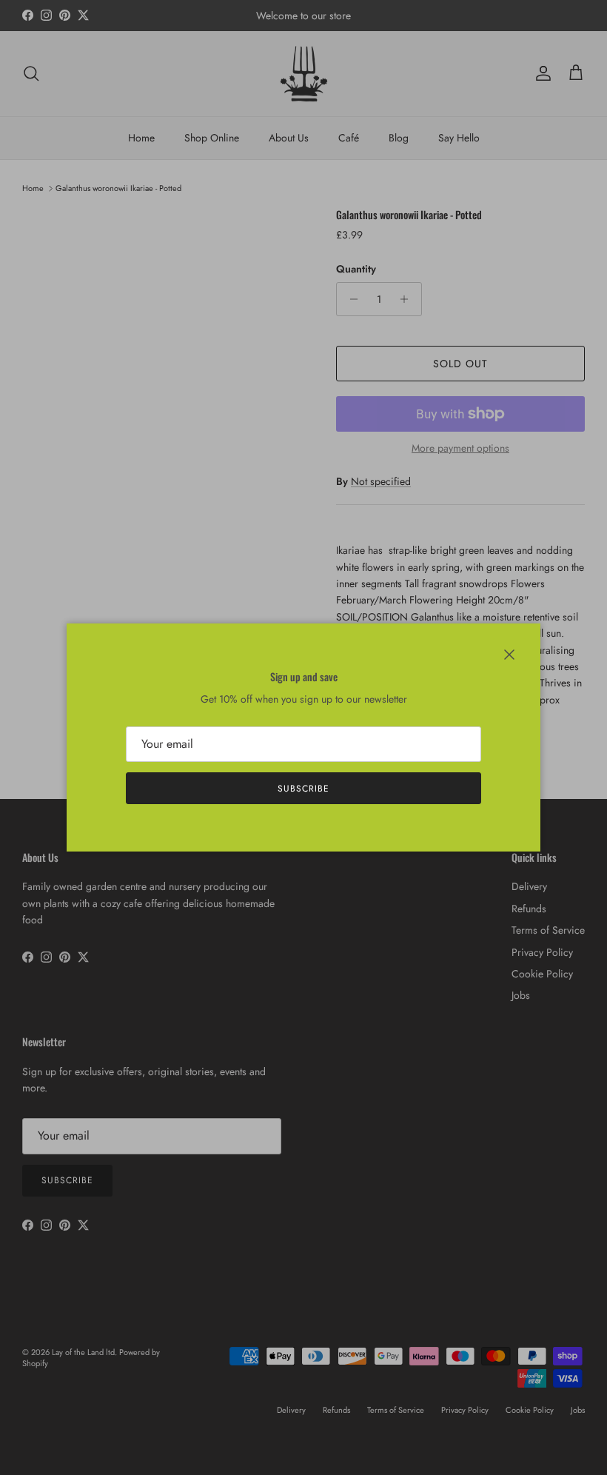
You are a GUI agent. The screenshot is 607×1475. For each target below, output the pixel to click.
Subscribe (303, 788)
